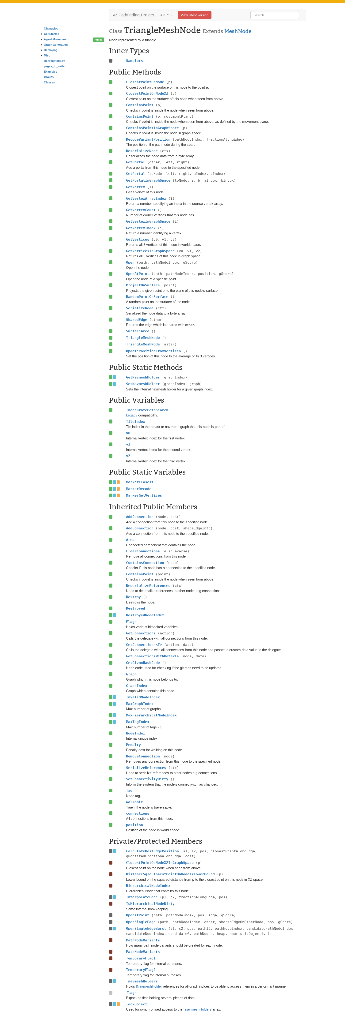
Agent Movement (55, 39)
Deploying (50, 50)
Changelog (51, 28)
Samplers (134, 61)
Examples (50, 71)
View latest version (194, 15)
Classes (49, 82)
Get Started (51, 34)
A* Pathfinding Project (133, 15)
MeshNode (237, 31)
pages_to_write (54, 66)
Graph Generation (56, 44)
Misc (47, 55)
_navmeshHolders (197, 1009)
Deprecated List (54, 61)
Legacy (131, 415)
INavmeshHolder (149, 986)
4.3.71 (166, 15)
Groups (49, 77)
